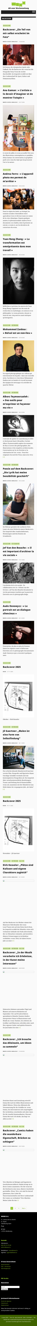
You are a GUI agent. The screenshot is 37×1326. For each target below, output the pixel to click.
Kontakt (4, 1240)
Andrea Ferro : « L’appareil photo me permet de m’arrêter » (18, 177)
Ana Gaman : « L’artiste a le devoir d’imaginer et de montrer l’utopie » (18, 94)
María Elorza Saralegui (10, 41)
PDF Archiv (4, 1278)
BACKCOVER (6, 25)
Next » (24, 1208)
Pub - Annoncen (6, 1266)
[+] (4, 457)
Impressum (4, 1303)
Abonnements (5, 1264)
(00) (6, 1245)
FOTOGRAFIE (15, 543)
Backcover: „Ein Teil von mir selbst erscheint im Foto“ (16, 33)
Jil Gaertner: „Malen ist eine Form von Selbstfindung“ (16, 734)
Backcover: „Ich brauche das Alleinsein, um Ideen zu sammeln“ (17, 1043)
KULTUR (21, 861)
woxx (4, 671)
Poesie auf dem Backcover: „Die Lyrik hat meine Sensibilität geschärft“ (18, 472)
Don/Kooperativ (5, 1268)
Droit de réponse (6, 1301)
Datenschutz (5, 1305)
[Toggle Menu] (33, 12)
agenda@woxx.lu (12, 1252)
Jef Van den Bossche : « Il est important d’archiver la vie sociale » (18, 551)
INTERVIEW (15, 325)
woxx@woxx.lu (13, 1250)
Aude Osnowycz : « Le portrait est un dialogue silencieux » (16, 609)
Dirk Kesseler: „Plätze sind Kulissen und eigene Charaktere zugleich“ (18, 868)
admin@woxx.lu (6, 1247)
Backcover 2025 (12, 666)
